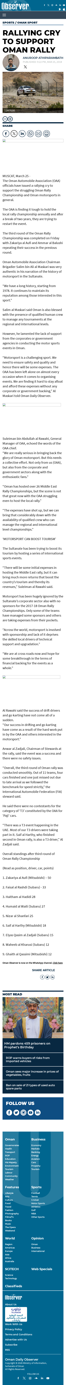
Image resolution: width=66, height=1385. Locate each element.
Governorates (12, 1145)
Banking (35, 1152)
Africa (8, 1258)
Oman (34, 1244)
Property (35, 1166)
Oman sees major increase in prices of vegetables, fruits (32, 1073)
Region (8, 1244)
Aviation (35, 1159)
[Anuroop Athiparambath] (11, 63)
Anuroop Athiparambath (43, 58)
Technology (11, 1278)
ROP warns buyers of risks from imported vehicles (28, 1059)
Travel (8, 1206)
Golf (33, 1210)
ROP (7, 1155)
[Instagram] (52, 5)
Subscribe (11, 1344)
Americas (10, 1247)
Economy (36, 1145)
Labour (8, 1172)
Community (11, 1176)
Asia (7, 1254)
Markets (35, 1148)
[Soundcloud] (56, 5)
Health (8, 1148)
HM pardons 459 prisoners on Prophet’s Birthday (27, 1045)
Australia (9, 1261)
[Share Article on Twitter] (14, 132)
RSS (7, 1349)
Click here (58, 962)
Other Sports (38, 1217)
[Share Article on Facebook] (6, 132)
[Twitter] (48, 5)
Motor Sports (38, 1203)
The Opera (10, 1227)
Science (9, 1275)
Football (35, 1193)
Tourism (9, 1169)
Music (8, 1224)
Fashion (9, 1210)
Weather (9, 1179)
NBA (33, 1213)
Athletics (35, 1206)
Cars (33, 1162)
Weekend (10, 1230)
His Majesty (11, 1162)
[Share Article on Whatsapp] (30, 132)
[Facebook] (44, 5)
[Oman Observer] (14, 5)
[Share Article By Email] (38, 132)
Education (10, 1159)
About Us (10, 1304)
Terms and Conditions (18, 1334)
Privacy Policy (13, 1329)
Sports (8, 22)
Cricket (35, 1200)
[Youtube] (64, 5)
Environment (12, 1166)
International (38, 1251)
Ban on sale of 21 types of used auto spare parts (30, 1087)
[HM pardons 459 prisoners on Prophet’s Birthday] (33, 1017)
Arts (7, 1196)
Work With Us (13, 1324)
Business (35, 1247)
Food (7, 1203)
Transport (10, 1152)
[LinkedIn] (60, 5)
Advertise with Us (16, 1339)
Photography (12, 1213)
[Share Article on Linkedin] (22, 132)
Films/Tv (9, 1217)
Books (8, 1220)
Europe (9, 1251)
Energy (35, 1155)
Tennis (34, 1196)
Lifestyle (9, 1193)
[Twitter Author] (25, 67)
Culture (9, 1200)
